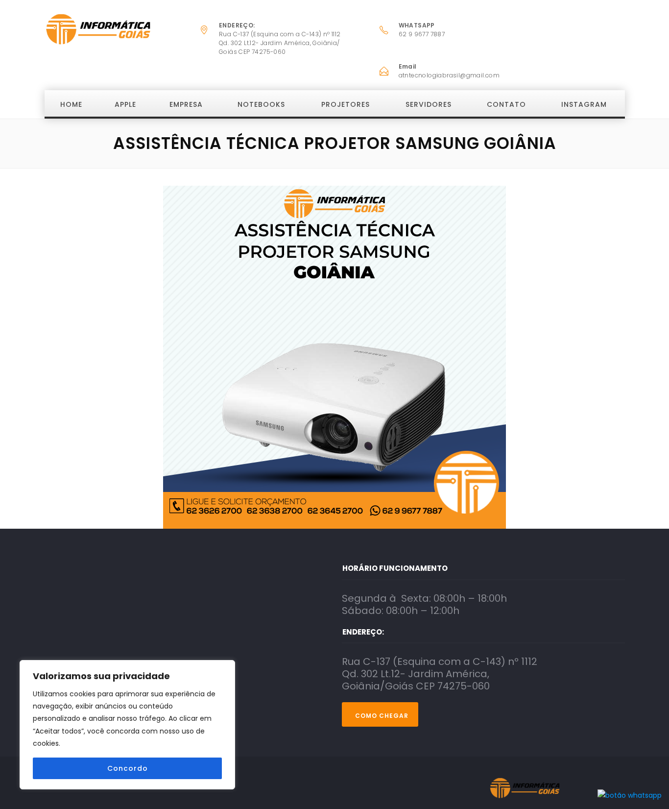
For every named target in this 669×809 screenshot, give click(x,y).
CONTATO (506, 104)
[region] (127, 724)
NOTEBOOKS (261, 104)
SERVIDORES (429, 104)
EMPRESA (186, 104)
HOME (71, 104)
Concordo (127, 768)
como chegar (381, 715)
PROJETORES (345, 104)
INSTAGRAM (584, 104)
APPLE (125, 104)
